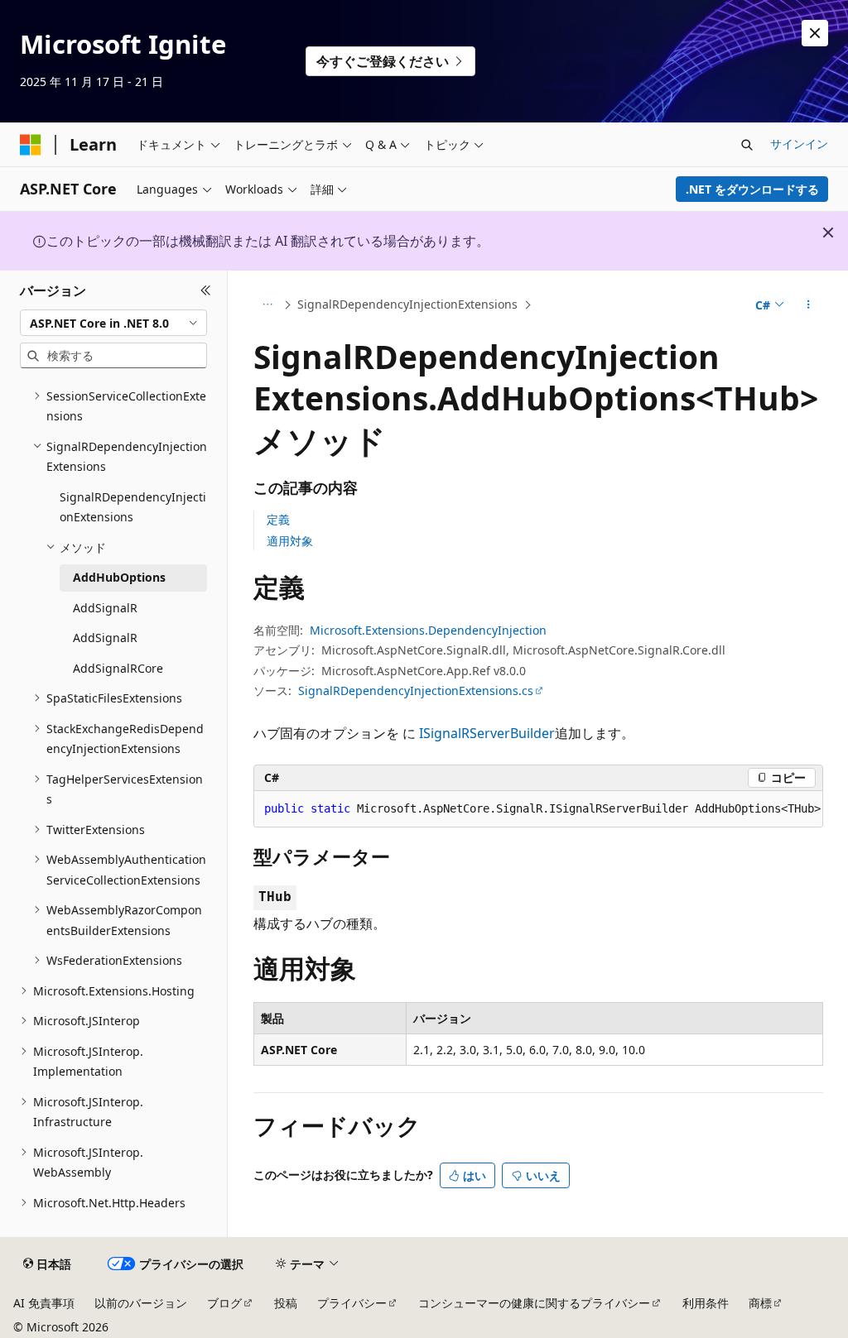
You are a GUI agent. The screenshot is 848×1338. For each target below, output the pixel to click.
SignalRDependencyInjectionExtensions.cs (415, 690)
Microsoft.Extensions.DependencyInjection (428, 630)
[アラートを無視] (815, 33)
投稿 (285, 1303)
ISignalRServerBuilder (487, 733)
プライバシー (352, 1303)
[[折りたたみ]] (205, 290)
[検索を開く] (747, 145)
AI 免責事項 (44, 1303)
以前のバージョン (140, 1303)
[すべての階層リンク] (267, 305)
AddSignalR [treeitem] (105, 608)
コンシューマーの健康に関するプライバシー (534, 1303)
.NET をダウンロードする (752, 189)
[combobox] (113, 322)
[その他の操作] (807, 305)
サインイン (799, 143)
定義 (278, 519)
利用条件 (705, 1303)
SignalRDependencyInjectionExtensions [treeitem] (133, 507)
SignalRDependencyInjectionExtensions (407, 304)
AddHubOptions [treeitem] (119, 577)
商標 (760, 1303)
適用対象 (290, 541)
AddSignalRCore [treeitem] (118, 668)
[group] (538, 809)
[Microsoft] (30, 145)
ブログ (224, 1303)
